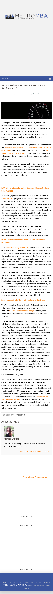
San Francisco (18, 415)
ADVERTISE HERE (26, 517)
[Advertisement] (26, 48)
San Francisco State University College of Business (23, 300)
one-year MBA (7, 199)
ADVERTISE (47, 582)
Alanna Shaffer (37, 94)
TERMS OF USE (7, 582)
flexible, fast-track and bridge (21, 311)
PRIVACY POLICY (18, 582)
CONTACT (39, 582)
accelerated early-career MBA (17, 248)
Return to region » (36, 477)
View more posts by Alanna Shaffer (34, 452)
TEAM (32, 582)
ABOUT (27, 582)
